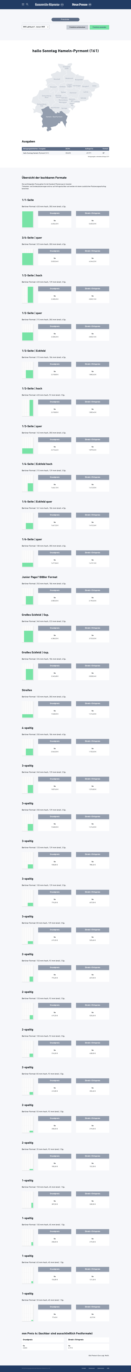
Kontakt (84, 1368)
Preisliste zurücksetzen (77, 27)
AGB (108, 1368)
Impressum (92, 1368)
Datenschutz (100, 1368)
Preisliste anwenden (99, 27)
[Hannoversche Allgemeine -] (65, 4)
